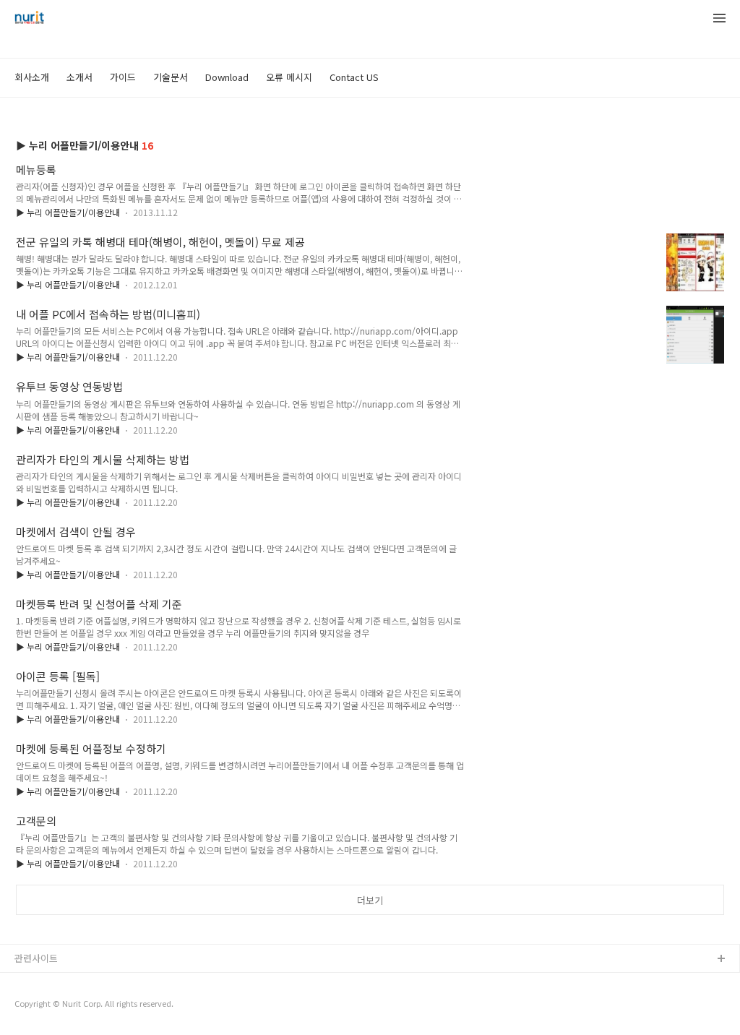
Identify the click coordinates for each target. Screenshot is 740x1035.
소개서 (79, 77)
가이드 (123, 77)
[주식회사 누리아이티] (29, 19)
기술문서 (170, 77)
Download (227, 77)
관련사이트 (36, 958)
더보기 (370, 900)
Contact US (354, 77)
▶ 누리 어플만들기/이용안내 (68, 212)
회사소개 (31, 77)
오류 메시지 (289, 77)
